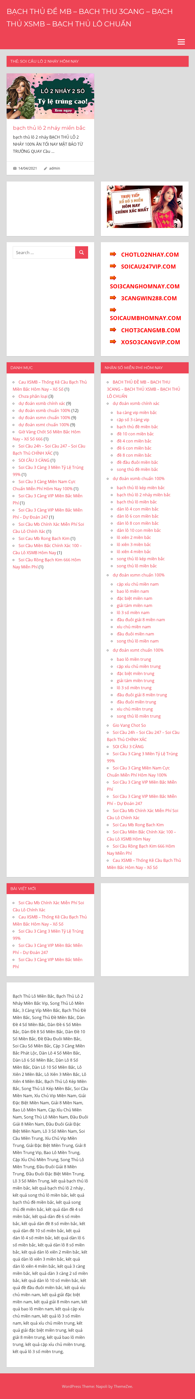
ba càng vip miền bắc (137, 412)
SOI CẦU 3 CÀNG (34, 460)
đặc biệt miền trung (135, 673)
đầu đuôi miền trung (136, 702)
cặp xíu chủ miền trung (139, 666)
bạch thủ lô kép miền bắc (141, 487)
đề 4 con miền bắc (134, 441)
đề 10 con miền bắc (135, 434)
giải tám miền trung (135, 680)
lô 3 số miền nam (133, 612)
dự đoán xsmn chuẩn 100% (44, 417)
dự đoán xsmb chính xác (42, 403)
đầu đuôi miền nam (135, 634)
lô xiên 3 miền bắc (134, 544)
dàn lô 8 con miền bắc (138, 523)
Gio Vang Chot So (129, 725)
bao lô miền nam (133, 591)
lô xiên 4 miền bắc (134, 551)
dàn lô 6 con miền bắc (138, 516)
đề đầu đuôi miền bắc (137, 462)
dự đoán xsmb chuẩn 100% (44, 410)
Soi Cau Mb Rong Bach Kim (44, 538)
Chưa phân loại (33, 396)
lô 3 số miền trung (134, 687)
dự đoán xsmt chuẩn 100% (44, 424)
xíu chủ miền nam (134, 627)
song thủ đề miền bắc (137, 469)
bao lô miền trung (134, 659)
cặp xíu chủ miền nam (138, 584)
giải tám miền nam (134, 605)
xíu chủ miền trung (135, 709)
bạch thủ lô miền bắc (137, 502)
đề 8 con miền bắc (134, 455)
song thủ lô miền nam (138, 641)
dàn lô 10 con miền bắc (139, 530)
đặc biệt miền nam (134, 598)
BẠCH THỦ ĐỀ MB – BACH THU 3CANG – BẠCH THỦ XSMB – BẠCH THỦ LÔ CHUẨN (143, 389)
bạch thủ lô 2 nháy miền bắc (49, 128)
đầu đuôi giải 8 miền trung (142, 695)
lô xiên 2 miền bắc (134, 537)
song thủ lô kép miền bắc (141, 559)
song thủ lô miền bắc (137, 566)
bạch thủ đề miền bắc (137, 427)
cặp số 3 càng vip (133, 419)
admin (54, 168)
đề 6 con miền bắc (134, 448)
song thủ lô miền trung (139, 716)
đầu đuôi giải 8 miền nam (141, 619)
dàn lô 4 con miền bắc (138, 509)
